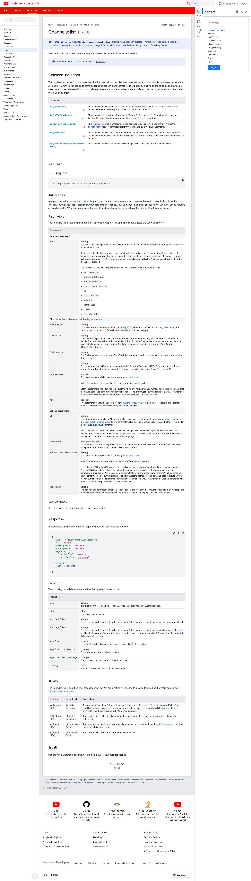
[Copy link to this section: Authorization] (69, 195)
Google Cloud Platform (125, 863)
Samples (47, 10)
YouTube (15, 3)
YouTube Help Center (157, 45)
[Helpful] (179, 25)
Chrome (92, 863)
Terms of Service (152, 837)
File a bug (97, 837)
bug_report (237, 11)
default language (126, 436)
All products (161, 863)
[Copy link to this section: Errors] (61, 681)
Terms (46, 875)
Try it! (214, 67)
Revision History (134, 45)
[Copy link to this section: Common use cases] (83, 75)
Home (6, 10)
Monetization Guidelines (155, 846)
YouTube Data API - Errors (61, 691)
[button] (19, 32)
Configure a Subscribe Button (56, 846)
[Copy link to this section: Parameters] (67, 217)
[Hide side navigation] (35, 876)
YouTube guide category (164, 327)
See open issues (100, 846)
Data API (32, 3)
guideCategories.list (166, 724)
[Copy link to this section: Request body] (70, 502)
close (246, 11)
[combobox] (200, 3)
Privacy (54, 875)
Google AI (146, 863)
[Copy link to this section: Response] (67, 519)
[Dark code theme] (183, 180)
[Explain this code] (178, 180)
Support (60, 10)
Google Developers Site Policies (79, 783)
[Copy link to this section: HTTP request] (70, 173)
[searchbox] (19, 19)
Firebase (105, 863)
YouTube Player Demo (53, 842)
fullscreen (241, 11)
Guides (18, 10)
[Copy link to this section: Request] (65, 164)
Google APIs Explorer (52, 837)
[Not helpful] (183, 25)
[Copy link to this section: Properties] (65, 583)
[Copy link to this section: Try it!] (60, 747)
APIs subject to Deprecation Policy (159, 851)
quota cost (100, 61)
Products (61, 25)
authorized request (131, 377)
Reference (32, 10)
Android (79, 863)
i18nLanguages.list (95, 424)
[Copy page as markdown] (88, 32)
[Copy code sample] (183, 533)
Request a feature (101, 842)
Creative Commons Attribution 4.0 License (121, 780)
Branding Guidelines (153, 842)
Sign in (244, 3)
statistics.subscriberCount (97, 42)
